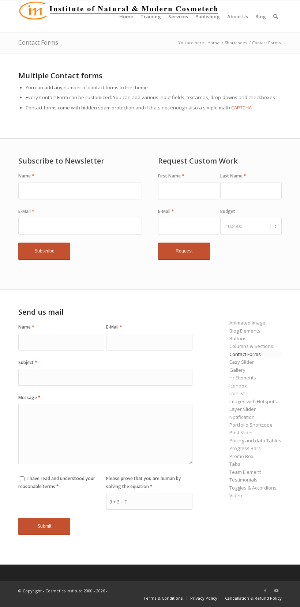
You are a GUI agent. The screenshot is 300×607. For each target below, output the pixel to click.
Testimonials (243, 479)
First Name (171, 176)
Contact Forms (38, 42)
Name (26, 176)
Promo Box (241, 456)
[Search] (276, 16)
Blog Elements (244, 330)
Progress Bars (245, 448)
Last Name (233, 176)
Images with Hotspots (253, 401)
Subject (27, 362)
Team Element (245, 472)
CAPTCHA (241, 107)
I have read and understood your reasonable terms (56, 482)
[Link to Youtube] (276, 590)
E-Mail (26, 211)
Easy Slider (241, 362)
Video (235, 495)
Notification (242, 417)
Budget (227, 211)
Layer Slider (242, 409)
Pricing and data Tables (255, 440)
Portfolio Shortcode (251, 424)
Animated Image (247, 322)
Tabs (234, 464)
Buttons (238, 338)
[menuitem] (126, 16)
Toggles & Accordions (253, 487)
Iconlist (237, 393)
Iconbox (238, 385)
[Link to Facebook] (265, 590)
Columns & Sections (251, 346)
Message (29, 397)
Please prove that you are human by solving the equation (143, 482)
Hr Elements (242, 377)
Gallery (237, 370)
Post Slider (241, 432)
